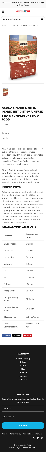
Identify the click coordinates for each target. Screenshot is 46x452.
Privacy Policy (15, 434)
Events (23, 365)
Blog (23, 369)
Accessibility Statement (32, 434)
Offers (23, 362)
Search (5, 434)
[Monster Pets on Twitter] (34, 438)
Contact (23, 379)
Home (4, 25)
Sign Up (23, 425)
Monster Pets (25, 445)
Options (5, 133)
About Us (23, 372)
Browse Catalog (23, 358)
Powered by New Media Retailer (22, 448)
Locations (23, 376)
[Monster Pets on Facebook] (38, 438)
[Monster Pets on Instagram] (42, 438)
